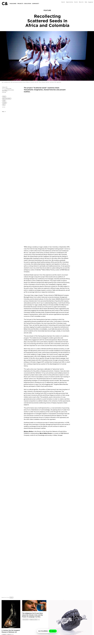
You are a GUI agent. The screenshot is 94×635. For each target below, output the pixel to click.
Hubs (86, 2)
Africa (4, 104)
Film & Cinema (25, 619)
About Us (81, 2)
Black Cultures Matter (7, 98)
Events (76, 2)
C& (5, 3)
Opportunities (69, 2)
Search (63, 2)
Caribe (4, 100)
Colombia (4, 102)
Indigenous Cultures (33, 619)
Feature (4, 96)
